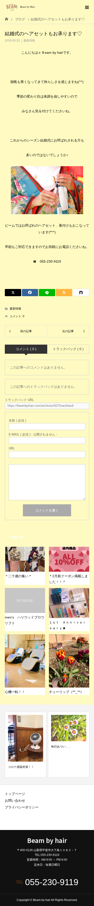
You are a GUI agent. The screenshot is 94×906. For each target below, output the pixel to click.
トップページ (15, 794)
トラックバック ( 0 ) (68, 349)
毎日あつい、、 (61, 746)
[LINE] (47, 292)
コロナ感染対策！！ (21, 767)
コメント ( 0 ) (26, 349)
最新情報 (29, 40)
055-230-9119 (51, 882)
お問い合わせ (15, 800)
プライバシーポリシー (22, 807)
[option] (25, 744)
